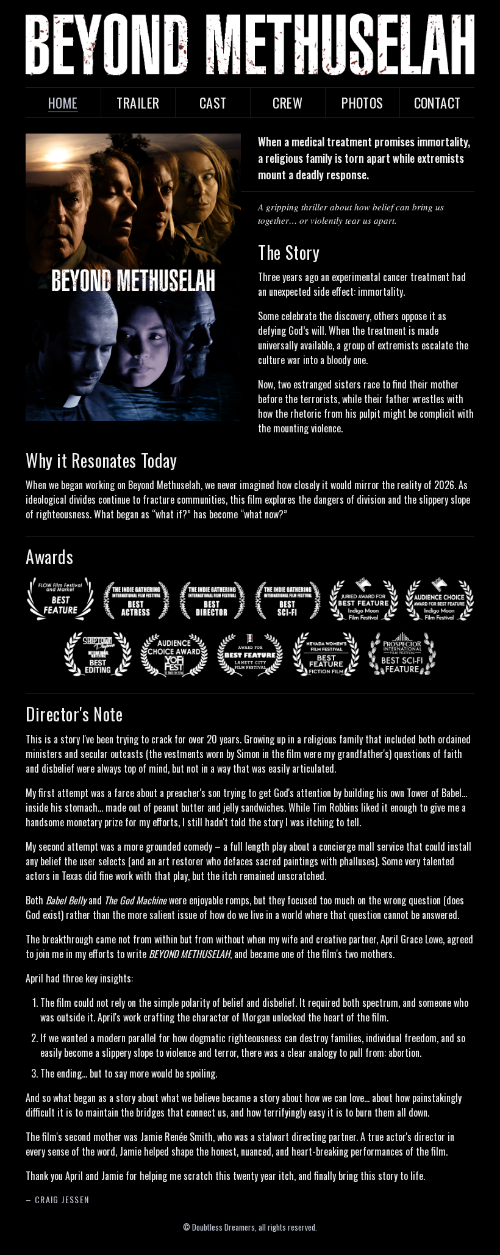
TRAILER (137, 102)
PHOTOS (362, 102)
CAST (213, 102)
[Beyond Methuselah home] (250, 44)
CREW (287, 102)
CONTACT (437, 102)
